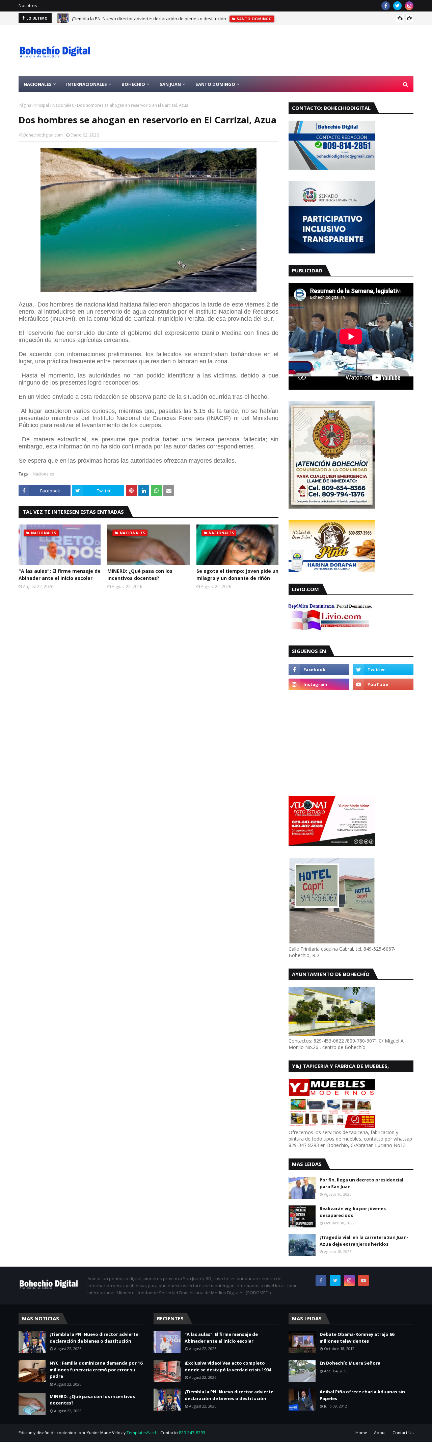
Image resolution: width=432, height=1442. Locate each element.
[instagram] (409, 5)
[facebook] (385, 5)
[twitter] (397, 5)
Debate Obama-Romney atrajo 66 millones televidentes (357, 1337)
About (380, 1433)
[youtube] (383, 684)
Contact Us (403, 1433)
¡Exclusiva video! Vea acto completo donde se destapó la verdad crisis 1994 (228, 1366)
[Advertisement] (290, 50)
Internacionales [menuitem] (86, 84)
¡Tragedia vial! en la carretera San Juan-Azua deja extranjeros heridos (364, 1240)
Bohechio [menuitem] (133, 84)
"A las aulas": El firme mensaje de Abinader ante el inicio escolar (60, 574)
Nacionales (63, 105)
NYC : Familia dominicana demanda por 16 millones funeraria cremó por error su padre (96, 1369)
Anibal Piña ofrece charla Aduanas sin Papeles (362, 1395)
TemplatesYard (141, 1433)
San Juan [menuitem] (170, 84)
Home (361, 1433)
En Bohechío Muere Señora (350, 1363)
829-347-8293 (192, 1433)
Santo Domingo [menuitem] (215, 84)
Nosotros (28, 5)
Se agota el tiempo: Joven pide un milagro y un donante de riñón (237, 574)
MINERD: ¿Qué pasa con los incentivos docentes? (139, 574)
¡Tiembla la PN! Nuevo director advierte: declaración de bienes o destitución (149, 18)
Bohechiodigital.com (43, 135)
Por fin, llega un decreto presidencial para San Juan (361, 1183)
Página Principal (34, 105)
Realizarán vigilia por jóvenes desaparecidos (353, 1211)
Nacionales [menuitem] (38, 84)
